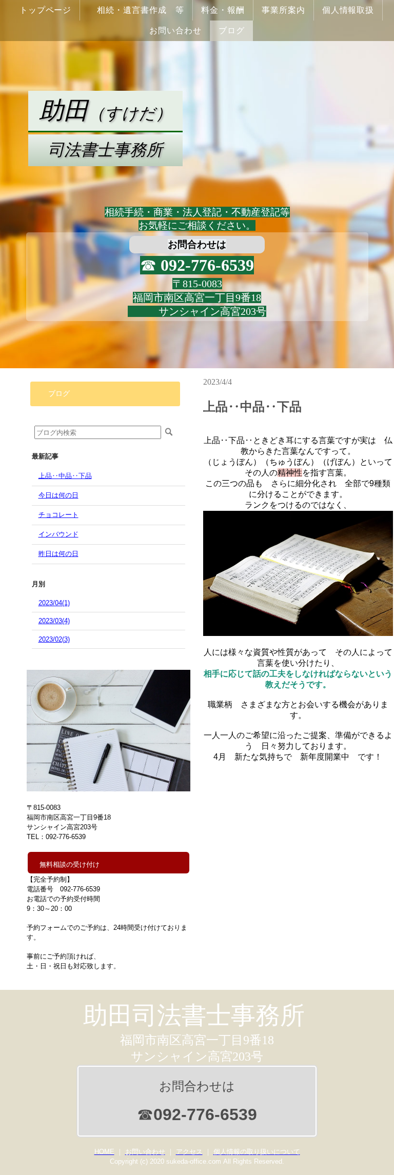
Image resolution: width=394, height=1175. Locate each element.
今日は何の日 (58, 495)
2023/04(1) (54, 603)
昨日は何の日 (58, 553)
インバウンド (58, 534)
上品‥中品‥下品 (65, 476)
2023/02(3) (54, 639)
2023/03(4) (54, 621)
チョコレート (58, 515)
